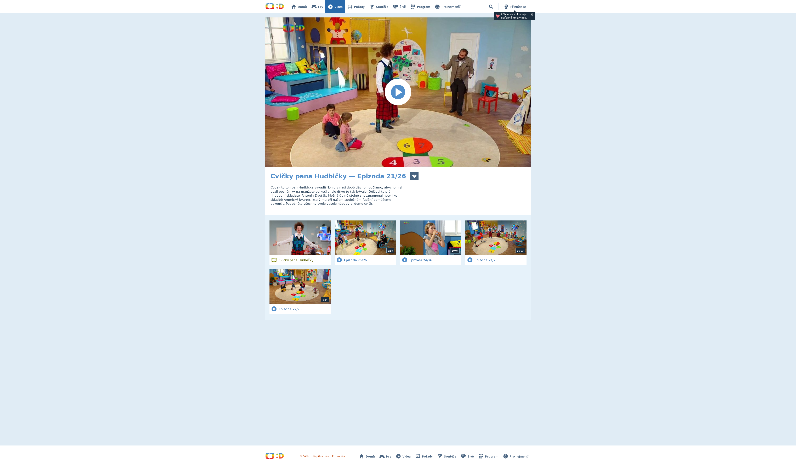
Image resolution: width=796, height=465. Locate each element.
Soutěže (382, 7)
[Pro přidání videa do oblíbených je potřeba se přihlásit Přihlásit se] (414, 176)
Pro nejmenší (451, 7)
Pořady (359, 7)
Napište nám (321, 456)
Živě (403, 7)
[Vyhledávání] (491, 6)
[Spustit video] (398, 92)
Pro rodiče (338, 456)
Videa (339, 7)
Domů (302, 7)
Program (423, 7)
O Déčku (305, 456)
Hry (320, 7)
